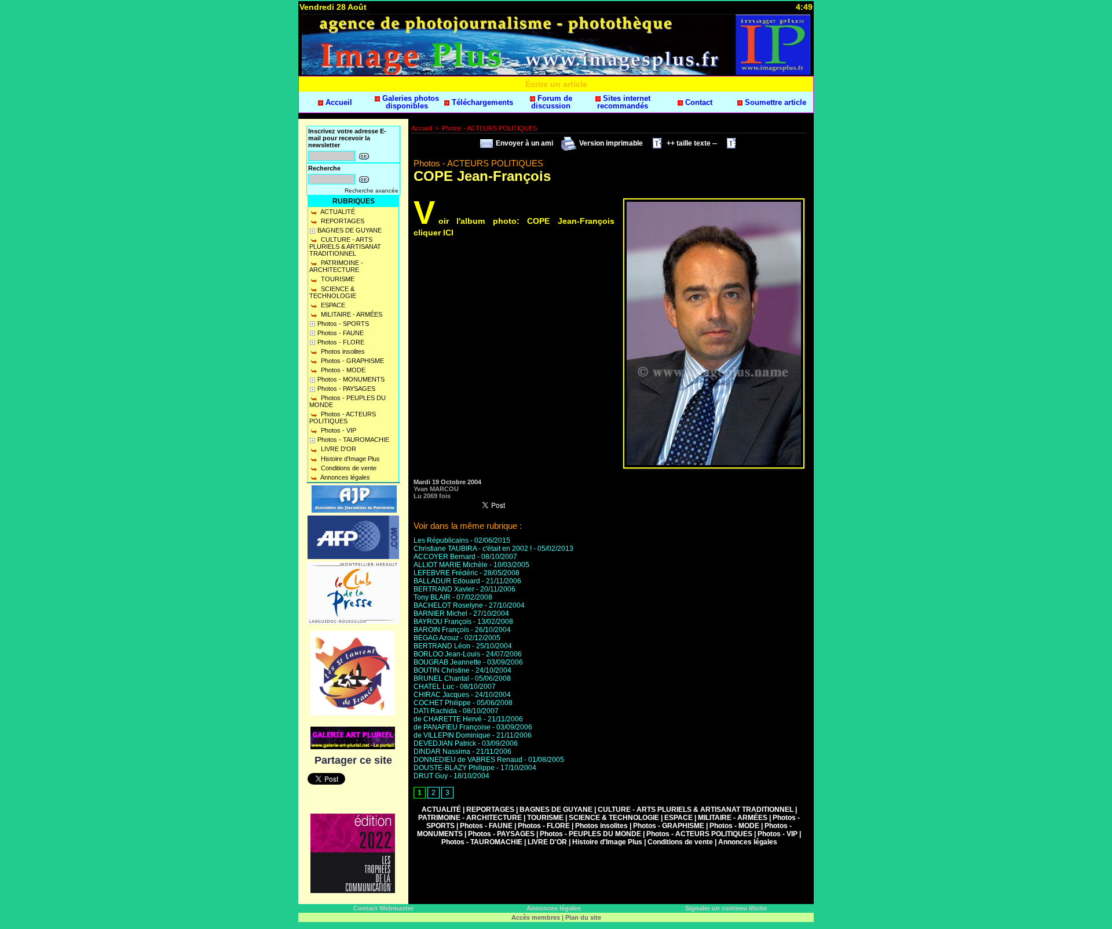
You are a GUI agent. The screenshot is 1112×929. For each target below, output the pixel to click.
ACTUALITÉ (337, 211)
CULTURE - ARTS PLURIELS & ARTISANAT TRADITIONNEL (345, 246)
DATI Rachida (435, 711)
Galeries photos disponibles (409, 102)
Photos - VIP (337, 430)
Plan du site (583, 917)
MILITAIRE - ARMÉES (350, 314)
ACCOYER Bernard (444, 557)
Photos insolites (342, 351)
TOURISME (336, 278)
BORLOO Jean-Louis (447, 654)
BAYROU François (442, 622)
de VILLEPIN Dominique (452, 735)
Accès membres (535, 917)
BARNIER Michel (440, 613)
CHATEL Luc (434, 687)
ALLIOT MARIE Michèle (451, 565)
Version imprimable (610, 143)
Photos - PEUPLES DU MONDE (347, 401)
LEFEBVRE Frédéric (446, 573)
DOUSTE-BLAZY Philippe (454, 768)
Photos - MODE (342, 369)
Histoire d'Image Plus (349, 458)
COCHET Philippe (442, 703)
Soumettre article (774, 102)
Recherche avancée (371, 190)
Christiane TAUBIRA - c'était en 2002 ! (473, 549)
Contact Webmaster (383, 908)
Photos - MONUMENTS (351, 379)
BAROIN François (441, 630)
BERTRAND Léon (442, 646)
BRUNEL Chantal (441, 678)
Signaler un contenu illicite (726, 908)
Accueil (337, 102)
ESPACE (332, 305)
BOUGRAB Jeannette (447, 662)
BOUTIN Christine (442, 670)
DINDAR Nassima (442, 751)
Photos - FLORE (340, 342)
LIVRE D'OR (337, 448)
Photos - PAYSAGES (346, 388)
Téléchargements (481, 102)
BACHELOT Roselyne (448, 605)
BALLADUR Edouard (447, 581)
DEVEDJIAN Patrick (445, 743)
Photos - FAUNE (340, 332)
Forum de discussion (551, 102)
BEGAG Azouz (436, 638)
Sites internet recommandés (623, 102)
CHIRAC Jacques (441, 695)
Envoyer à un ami (523, 143)
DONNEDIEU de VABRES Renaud (468, 760)
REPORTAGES (341, 220)
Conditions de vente (347, 467)
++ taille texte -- (691, 143)
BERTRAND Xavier (444, 589)
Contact (697, 102)
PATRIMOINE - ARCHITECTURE (336, 266)
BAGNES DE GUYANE (349, 230)
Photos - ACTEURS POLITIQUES (342, 417)
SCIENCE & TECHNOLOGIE (332, 292)
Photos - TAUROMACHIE (353, 439)
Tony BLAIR (432, 597)
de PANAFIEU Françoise (452, 727)
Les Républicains (441, 540)
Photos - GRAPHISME (351, 360)
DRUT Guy (431, 776)
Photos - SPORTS (343, 323)
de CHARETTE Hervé (448, 719)
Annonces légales (344, 477)
